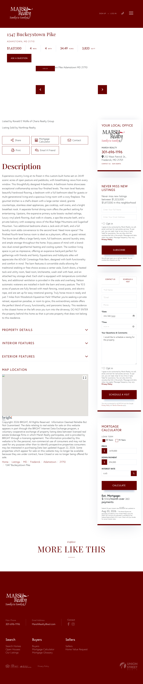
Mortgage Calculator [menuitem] (43, 649)
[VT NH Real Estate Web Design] (128, 666)
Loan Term (107, 436)
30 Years (109, 440)
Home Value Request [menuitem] (76, 649)
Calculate (119, 485)
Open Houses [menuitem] (13, 649)
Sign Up (102, 13)
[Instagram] (73, 624)
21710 (63, 461)
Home (5, 461)
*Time (104, 322)
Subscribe (119, 249)
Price (104, 446)
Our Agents (116, 164)
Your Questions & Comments (114, 332)
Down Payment (109, 457)
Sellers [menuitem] (68, 646)
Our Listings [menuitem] (12, 652)
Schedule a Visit (128, 280)
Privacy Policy (107, 240)
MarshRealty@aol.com (43, 624)
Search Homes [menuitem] (13, 646)
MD (25, 461)
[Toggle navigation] (131, 13)
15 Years (122, 440)
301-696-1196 (112, 152)
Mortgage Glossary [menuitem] (42, 652)
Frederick (35, 461)
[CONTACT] (19, 58)
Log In (113, 13)
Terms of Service (117, 405)
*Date (104, 311)
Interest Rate (108, 468)
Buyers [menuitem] (35, 646)
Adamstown (49, 461)
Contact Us (106, 164)
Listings (16, 461)
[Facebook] (68, 624)
